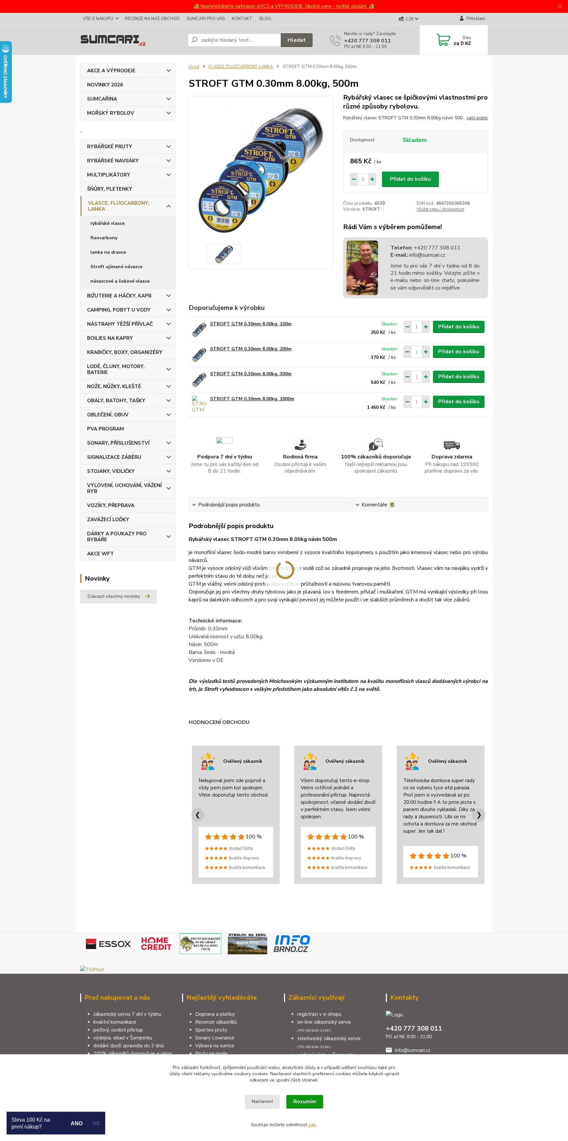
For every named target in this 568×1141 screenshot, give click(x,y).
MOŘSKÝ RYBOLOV (110, 113)
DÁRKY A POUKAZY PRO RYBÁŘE (117, 536)
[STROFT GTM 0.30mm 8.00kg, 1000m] (199, 405)
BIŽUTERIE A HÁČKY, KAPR (119, 295)
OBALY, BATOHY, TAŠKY (116, 400)
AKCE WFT (100, 553)
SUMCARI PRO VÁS (206, 19)
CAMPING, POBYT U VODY (119, 310)
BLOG (265, 19)
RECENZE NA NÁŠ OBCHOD (152, 19)
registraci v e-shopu (319, 1014)
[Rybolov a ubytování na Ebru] (248, 943)
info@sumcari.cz (426, 255)
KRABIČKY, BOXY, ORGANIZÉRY (124, 352)
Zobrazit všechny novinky (113, 596)
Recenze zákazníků (216, 1022)
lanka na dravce (108, 252)
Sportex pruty (211, 1030)
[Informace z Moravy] (292, 943)
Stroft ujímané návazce (116, 267)
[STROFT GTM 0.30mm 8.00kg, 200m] (199, 355)
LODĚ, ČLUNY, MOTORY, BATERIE (116, 369)
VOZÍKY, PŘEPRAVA (110, 505)
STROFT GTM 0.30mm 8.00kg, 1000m (252, 399)
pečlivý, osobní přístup (118, 1030)
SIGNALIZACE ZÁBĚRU (114, 457)
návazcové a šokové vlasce (120, 281)
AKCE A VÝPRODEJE (111, 70)
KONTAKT (242, 19)
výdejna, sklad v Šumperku (122, 1038)
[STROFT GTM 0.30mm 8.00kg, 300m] (199, 380)
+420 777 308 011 (367, 40)
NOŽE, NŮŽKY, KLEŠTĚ (114, 386)
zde (312, 1125)
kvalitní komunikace (114, 1022)
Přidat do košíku (410, 179)
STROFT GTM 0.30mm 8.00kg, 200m (251, 349)
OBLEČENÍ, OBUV (108, 414)
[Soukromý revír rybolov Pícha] (201, 943)
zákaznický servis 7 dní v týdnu (127, 1014)
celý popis (477, 118)
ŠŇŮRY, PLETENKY (109, 189)
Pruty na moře (211, 1053)
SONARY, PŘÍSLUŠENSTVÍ (118, 443)
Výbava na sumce (214, 1045)
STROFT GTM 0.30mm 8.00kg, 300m (251, 374)
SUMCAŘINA (102, 99)
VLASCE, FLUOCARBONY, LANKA (118, 206)
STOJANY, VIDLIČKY (111, 471)
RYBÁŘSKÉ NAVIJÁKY (113, 160)
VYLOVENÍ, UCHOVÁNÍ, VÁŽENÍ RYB (124, 488)
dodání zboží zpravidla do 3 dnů (128, 1045)
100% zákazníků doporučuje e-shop (132, 1053)
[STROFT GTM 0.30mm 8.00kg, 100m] (199, 330)
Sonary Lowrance (214, 1038)
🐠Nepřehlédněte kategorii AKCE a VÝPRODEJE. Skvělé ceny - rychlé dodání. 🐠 (284, 6)
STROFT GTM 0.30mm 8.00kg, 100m (251, 324)
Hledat (297, 40)
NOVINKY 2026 (105, 85)
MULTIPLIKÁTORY (108, 175)
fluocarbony (103, 238)
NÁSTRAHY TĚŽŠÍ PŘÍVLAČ (120, 324)
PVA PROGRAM (105, 429)
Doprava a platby (215, 1014)
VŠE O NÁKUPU (98, 19)
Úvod (194, 67)
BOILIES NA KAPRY (110, 338)
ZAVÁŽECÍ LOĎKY (108, 519)
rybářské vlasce (107, 223)
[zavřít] (560, 6)
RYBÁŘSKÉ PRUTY (109, 146)
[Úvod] (131, 40)
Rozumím (304, 1101)
